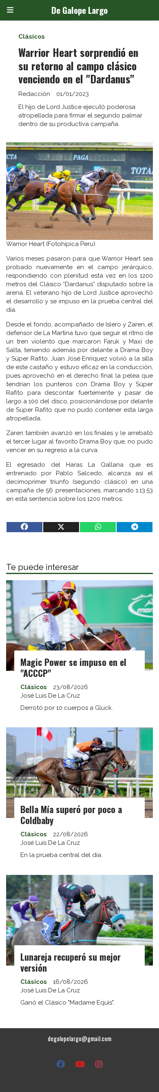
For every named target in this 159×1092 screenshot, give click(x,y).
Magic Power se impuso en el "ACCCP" (73, 667)
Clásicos (31, 36)
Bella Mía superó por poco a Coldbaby (71, 815)
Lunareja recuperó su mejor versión (70, 962)
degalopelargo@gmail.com (79, 1038)
